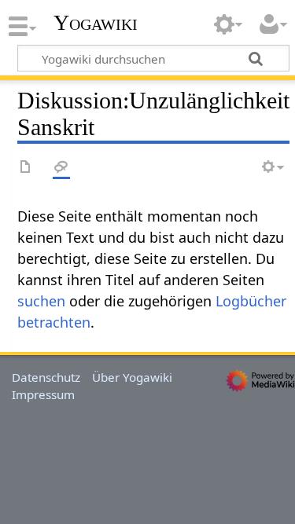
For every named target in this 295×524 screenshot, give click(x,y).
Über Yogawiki (132, 377)
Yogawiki (95, 23)
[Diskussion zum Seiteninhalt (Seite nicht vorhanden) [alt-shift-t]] (61, 168)
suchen (41, 300)
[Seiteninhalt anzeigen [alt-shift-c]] (26, 168)
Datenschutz (46, 377)
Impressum (43, 394)
